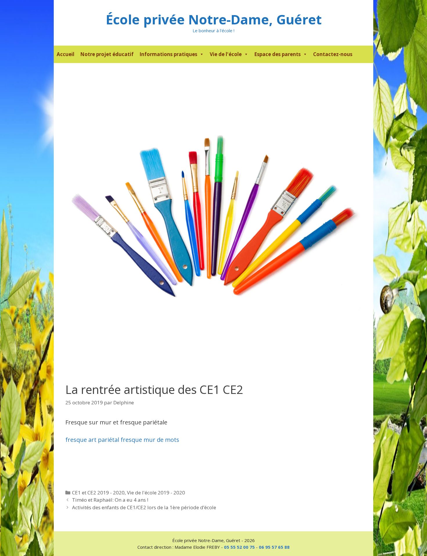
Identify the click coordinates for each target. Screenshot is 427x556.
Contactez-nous (332, 54)
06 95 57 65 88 (274, 547)
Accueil (65, 54)
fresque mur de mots (150, 440)
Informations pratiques (168, 54)
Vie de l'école (226, 54)
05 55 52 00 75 (239, 547)
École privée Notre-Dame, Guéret (214, 19)
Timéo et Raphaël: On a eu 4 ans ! (110, 499)
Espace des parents (277, 54)
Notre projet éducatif (107, 54)
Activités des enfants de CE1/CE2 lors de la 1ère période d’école (144, 507)
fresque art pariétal (92, 440)
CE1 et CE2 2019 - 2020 (98, 492)
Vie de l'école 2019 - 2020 (156, 492)
